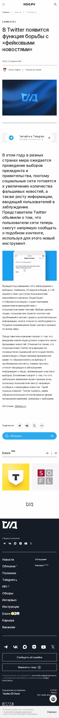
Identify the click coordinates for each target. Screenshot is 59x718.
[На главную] (29, 4)
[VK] (27, 426)
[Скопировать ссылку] (42, 426)
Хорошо (51, 712)
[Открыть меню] (3, 4)
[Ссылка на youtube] (26, 543)
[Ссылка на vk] (10, 543)
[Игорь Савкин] (4, 69)
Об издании (40, 559)
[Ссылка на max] (15, 543)
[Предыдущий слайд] (48, 453)
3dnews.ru (20, 406)
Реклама (40, 565)
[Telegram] (20, 426)
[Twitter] (34, 426)
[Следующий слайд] (55, 453)
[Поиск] (55, 4)
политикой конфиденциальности (43, 675)
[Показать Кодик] (53, 699)
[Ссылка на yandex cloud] (13, 693)
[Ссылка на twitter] (31, 543)
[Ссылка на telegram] (4, 543)
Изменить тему (27, 667)
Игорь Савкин (14, 70)
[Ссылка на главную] (9, 525)
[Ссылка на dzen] (20, 543)
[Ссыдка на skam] (7, 704)
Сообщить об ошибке (29, 657)
